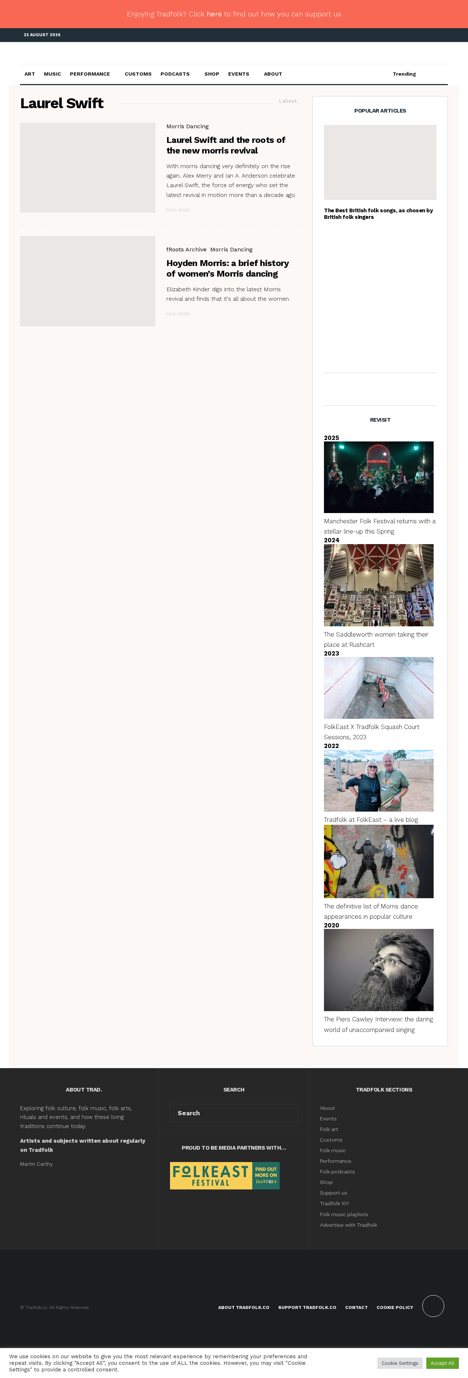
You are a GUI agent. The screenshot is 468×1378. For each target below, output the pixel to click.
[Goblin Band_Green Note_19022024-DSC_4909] (336, 350)
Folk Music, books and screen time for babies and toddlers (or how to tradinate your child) (394, 279)
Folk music (333, 1150)
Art (29, 74)
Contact (356, 1307)
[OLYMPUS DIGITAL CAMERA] (87, 168)
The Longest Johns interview (393, 315)
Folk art (330, 1129)
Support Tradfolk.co (307, 1307)
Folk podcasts (337, 1171)
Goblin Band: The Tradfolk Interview (389, 349)
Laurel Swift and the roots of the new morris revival (225, 145)
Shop (211, 74)
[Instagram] (431, 35)
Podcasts (175, 74)
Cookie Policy (395, 1307)
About (273, 74)
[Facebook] (409, 35)
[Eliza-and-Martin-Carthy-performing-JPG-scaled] (380, 162)
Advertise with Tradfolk (348, 1225)
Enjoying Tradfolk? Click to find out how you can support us (234, 14)
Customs (138, 74)
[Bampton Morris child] (336, 279)
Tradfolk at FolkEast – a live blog (371, 819)
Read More (178, 210)
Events (238, 74)
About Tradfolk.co (243, 1307)
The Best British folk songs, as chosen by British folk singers (378, 213)
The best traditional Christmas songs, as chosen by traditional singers (396, 243)
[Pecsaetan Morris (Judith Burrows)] (87, 281)
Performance (90, 74)
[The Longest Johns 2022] (336, 315)
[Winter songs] (336, 243)
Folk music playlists (344, 1214)
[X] (420, 35)
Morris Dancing (187, 126)
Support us (333, 1193)
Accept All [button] (442, 1363)
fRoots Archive (186, 249)
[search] (289, 1113)
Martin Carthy (36, 1164)
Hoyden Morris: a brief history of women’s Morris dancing (227, 268)
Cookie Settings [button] (400, 1363)
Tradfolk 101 (334, 1203)
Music (52, 74)
